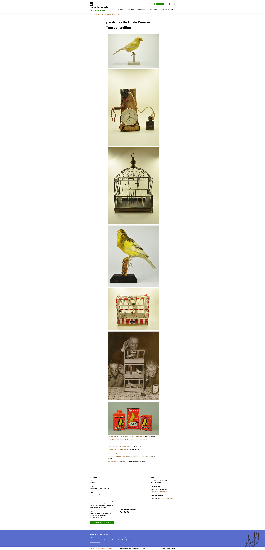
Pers (125, 4)
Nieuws (119, 4)
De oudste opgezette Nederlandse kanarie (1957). (121, 446)
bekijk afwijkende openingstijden (159, 492)
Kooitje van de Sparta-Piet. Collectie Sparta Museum (122, 453)
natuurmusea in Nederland (166, 499)
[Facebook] (125, 513)
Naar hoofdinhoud (5, 1)
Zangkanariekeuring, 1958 (114, 462)
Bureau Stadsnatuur (140, 4)
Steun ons (150, 4)
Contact (173, 9)
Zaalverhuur (132, 4)
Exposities (130, 10)
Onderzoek (153, 10)
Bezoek (119, 10)
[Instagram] (129, 513)
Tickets (160, 4)
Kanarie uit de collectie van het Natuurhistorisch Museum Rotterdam (126, 437)
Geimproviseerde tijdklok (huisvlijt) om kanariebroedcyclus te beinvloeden (128, 456)
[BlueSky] (122, 513)
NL (168, 4)
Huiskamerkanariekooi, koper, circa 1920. (118, 450)
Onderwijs (141, 10)
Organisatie (164, 10)
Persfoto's (96, 15)
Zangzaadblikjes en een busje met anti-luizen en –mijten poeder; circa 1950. (128, 440)
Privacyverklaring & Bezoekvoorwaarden (101, 548)
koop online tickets (101, 522)
